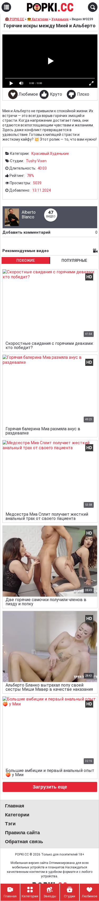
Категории (17, 814)
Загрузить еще (50, 787)
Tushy (31, 161)
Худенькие (59, 153)
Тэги (10, 823)
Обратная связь (24, 841)
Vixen (41, 161)
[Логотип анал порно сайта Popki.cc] (49, 7)
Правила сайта (22, 832)
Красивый (40, 153)
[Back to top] (84, 876)
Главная (14, 805)
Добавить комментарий (49, 232)
